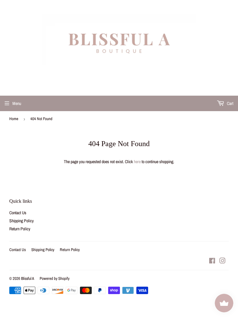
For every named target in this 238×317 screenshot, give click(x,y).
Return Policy (19, 229)
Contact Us (17, 212)
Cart (229, 103)
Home (13, 118)
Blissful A (27, 278)
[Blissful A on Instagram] (222, 261)
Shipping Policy (21, 221)
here (137, 161)
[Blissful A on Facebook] (212, 261)
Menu (16, 103)
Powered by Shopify (54, 278)
